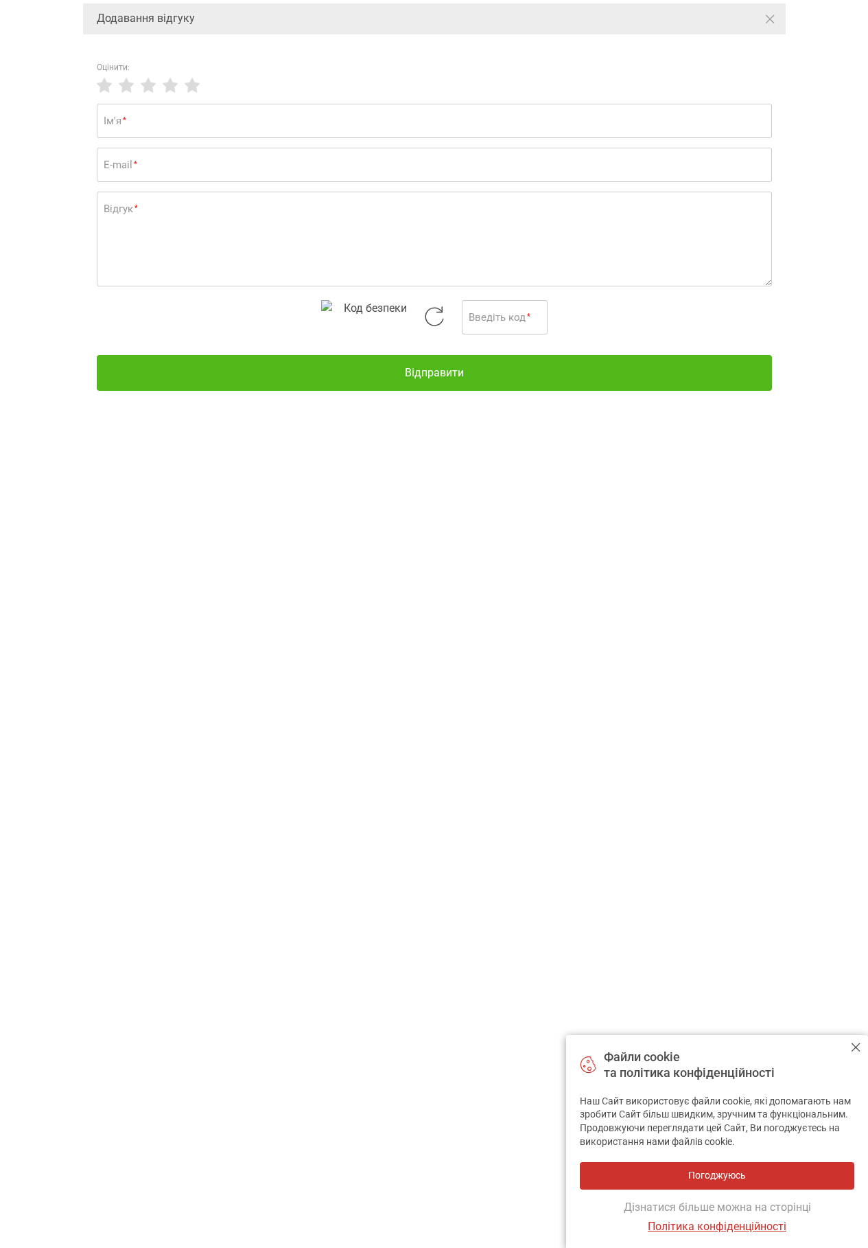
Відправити (434, 372)
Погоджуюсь (856, 1047)
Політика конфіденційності (717, 1226)
